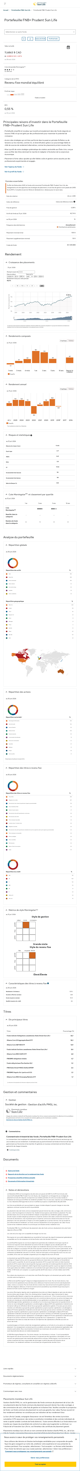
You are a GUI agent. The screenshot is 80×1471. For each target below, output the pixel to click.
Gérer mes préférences (40, 1458)
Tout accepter (40, 1464)
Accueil (5, 10)
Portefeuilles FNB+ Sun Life (20, 10)
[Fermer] (76, 1439)
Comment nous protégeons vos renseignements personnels (28, 1451)
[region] (40, 1452)
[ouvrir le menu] (5, 3)
